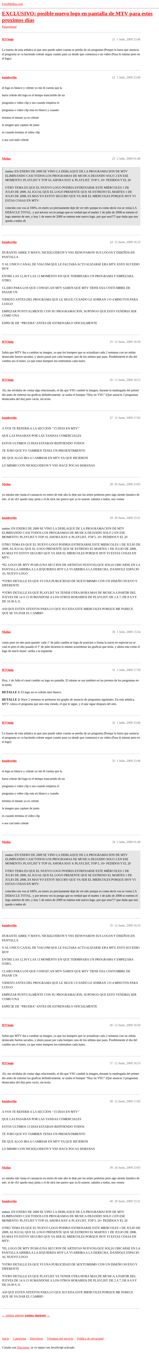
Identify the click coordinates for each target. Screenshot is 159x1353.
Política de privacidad (90, 1338)
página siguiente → (37, 1315)
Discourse (23, 1347)
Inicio (5, 1338)
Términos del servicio (60, 1338)
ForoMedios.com (12, 4)
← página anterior (13, 1315)
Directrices (36, 1338)
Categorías (19, 1338)
